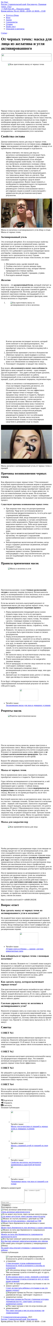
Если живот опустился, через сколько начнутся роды (23, 1216)
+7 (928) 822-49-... (15, 9)
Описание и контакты (15, 29)
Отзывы (9, 24)
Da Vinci (4, 2)
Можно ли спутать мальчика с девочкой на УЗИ (21, 1221)
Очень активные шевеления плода (15, 1212)
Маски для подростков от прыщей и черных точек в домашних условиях (29, 1127)
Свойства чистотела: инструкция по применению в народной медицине (26, 1163)
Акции (9, 20)
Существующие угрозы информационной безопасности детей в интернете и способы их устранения (25, 1265)
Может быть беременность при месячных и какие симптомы (26, 1228)
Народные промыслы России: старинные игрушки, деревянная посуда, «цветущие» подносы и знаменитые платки (27, 1301)
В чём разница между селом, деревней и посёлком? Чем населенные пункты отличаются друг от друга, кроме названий (27, 1279)
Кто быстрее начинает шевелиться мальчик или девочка (24, 1241)
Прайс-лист (11, 26)
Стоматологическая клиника (15, 1317)
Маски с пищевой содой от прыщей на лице (29, 1145)
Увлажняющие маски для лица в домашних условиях (28, 705)
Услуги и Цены (12, 15)
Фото (8, 17)
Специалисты (12, 22)
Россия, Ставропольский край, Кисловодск (19, 1319)
